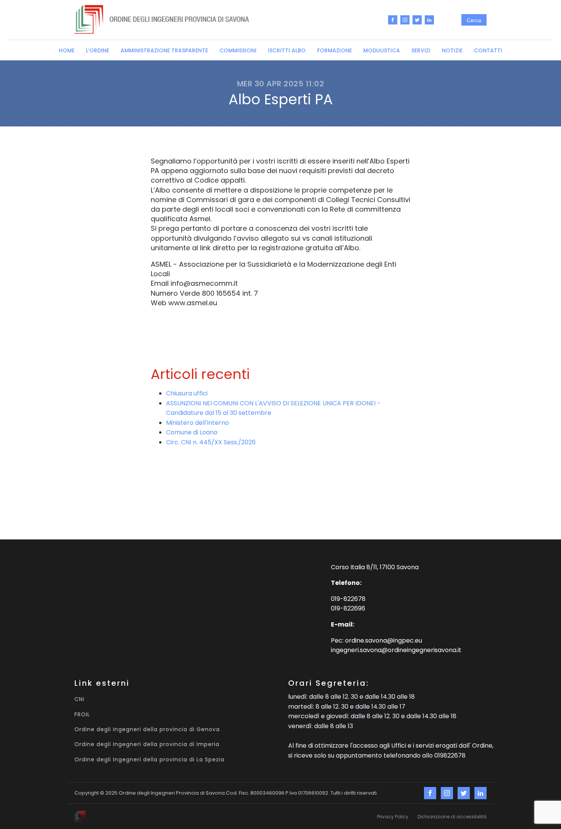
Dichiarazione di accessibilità (452, 816)
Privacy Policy (392, 816)
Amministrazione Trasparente (164, 50)
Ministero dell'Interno (197, 422)
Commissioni (237, 50)
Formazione (334, 50)
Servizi (420, 50)
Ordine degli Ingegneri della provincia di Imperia (146, 744)
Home (66, 50)
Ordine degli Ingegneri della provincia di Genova (147, 729)
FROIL (82, 714)
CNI (79, 699)
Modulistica (381, 50)
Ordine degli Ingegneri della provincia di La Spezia (149, 760)
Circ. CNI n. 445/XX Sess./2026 (211, 442)
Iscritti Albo (287, 50)
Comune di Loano (192, 432)
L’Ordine (97, 50)
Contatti (488, 50)
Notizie (452, 50)
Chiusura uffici (187, 393)
